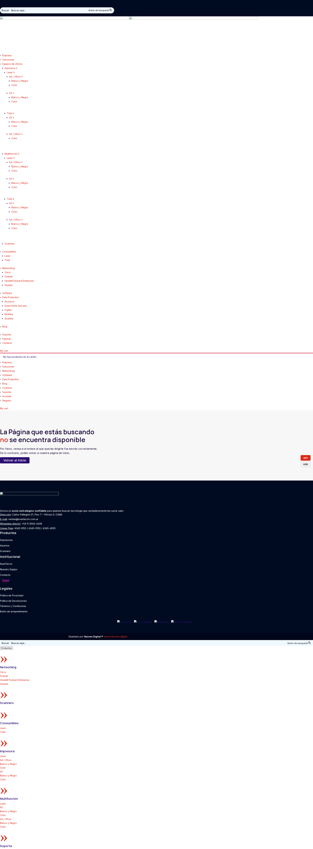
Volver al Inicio (14, 460)
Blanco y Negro (8, 764)
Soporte (6, 846)
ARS (305, 458)
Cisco (3, 672)
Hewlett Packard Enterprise (14, 680)
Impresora (7, 751)
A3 (1, 771)
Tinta (2, 732)
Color (3, 767)
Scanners (7, 703)
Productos (6, 648)
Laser (3, 728)
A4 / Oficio (5, 760)
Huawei (4, 683)
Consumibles (9, 723)
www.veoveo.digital (115, 636)
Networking (8, 667)
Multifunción (9, 799)
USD (305, 464)
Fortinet (4, 676)
